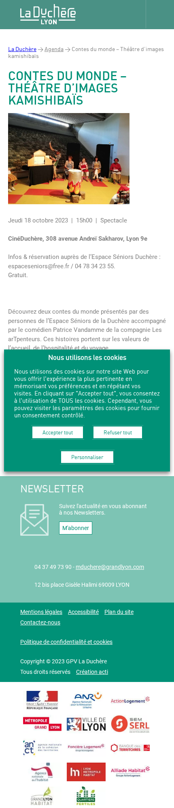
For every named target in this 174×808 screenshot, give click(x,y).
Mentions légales (41, 612)
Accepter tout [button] (57, 432)
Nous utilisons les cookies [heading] (87, 357)
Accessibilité (83, 612)
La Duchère (22, 48)
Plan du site (119, 612)
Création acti (92, 672)
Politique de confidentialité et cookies (66, 642)
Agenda (54, 48)
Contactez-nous (40, 622)
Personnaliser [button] (87, 457)
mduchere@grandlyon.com (110, 567)
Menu (160, 14)
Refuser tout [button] (118, 432)
